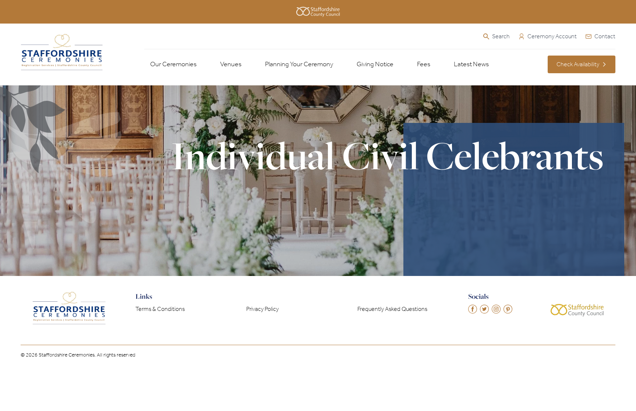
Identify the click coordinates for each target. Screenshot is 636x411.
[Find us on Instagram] (496, 309)
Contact (604, 36)
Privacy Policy (262, 308)
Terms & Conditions (160, 308)
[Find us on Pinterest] (508, 309)
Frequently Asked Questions (392, 308)
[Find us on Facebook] (472, 309)
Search (501, 36)
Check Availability (577, 64)
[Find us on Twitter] (484, 309)
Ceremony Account (552, 36)
